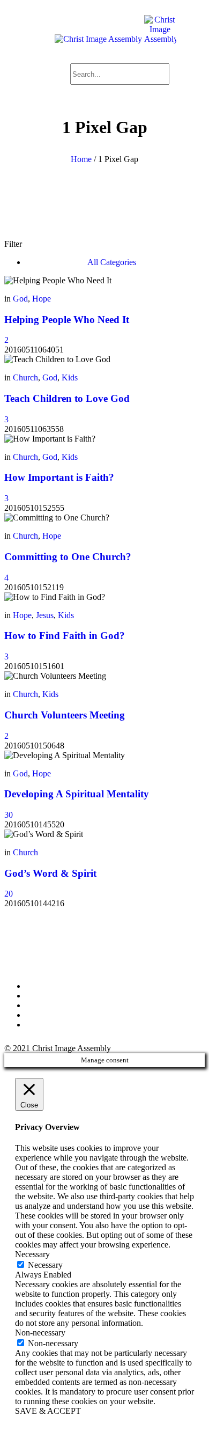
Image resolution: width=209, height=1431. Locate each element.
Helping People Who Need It (66, 319)
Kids (70, 377)
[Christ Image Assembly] (115, 38)
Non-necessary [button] (40, 1332)
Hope (41, 298)
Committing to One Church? (67, 556)
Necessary (45, 1264)
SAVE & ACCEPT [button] (48, 1410)
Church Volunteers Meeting (64, 715)
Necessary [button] (32, 1254)
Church (25, 377)
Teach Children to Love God (67, 398)
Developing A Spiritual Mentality (76, 793)
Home (81, 159)
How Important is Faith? (59, 477)
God (20, 298)
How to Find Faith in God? (64, 635)
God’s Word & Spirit (50, 873)
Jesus (45, 615)
